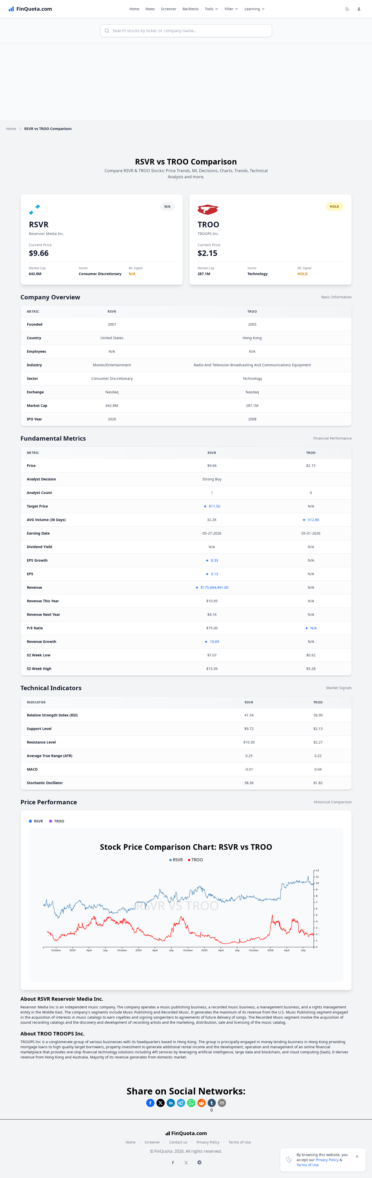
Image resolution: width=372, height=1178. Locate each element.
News (150, 8)
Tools (209, 8)
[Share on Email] (222, 1103)
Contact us (178, 1142)
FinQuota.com (189, 1133)
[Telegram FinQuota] (199, 1162)
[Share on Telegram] (181, 1103)
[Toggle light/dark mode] (347, 9)
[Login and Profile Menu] (359, 9)
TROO (208, 224)
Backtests (191, 8)
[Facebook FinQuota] (173, 1162)
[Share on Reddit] (201, 1103)
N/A (132, 273)
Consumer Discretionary (100, 273)
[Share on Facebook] (150, 1103)
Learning (252, 8)
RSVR (39, 224)
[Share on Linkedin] (171, 1103)
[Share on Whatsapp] (191, 1103)
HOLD (302, 273)
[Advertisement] (186, 81)
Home (134, 8)
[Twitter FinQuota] (186, 1163)
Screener (168, 8)
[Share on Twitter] (160, 1103)
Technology (257, 273)
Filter (229, 8)
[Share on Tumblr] (212, 1103)
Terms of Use (240, 1142)
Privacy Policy (208, 1142)
